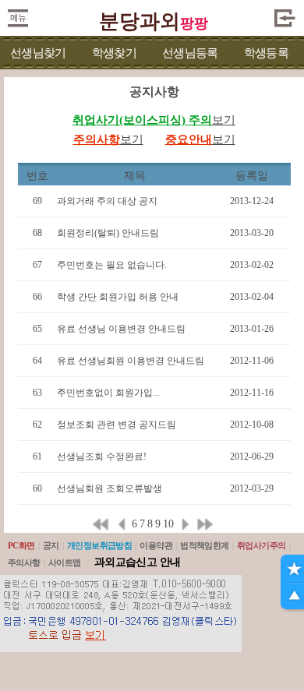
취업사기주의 (261, 545)
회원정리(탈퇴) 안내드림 (108, 232)
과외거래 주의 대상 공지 (107, 201)
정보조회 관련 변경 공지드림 (116, 424)
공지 (51, 545)
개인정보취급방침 (100, 545)
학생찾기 (114, 53)
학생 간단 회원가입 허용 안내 (118, 296)
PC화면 (21, 545)
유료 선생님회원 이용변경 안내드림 (130, 360)
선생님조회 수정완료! (102, 456)
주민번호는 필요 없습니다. (112, 264)
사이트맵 (64, 562)
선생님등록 (189, 53)
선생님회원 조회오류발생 (109, 488)
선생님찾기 (37, 53)
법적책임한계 (204, 545)
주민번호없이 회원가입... (108, 392)
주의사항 (24, 562)
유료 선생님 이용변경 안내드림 (121, 328)
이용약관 (156, 545)
